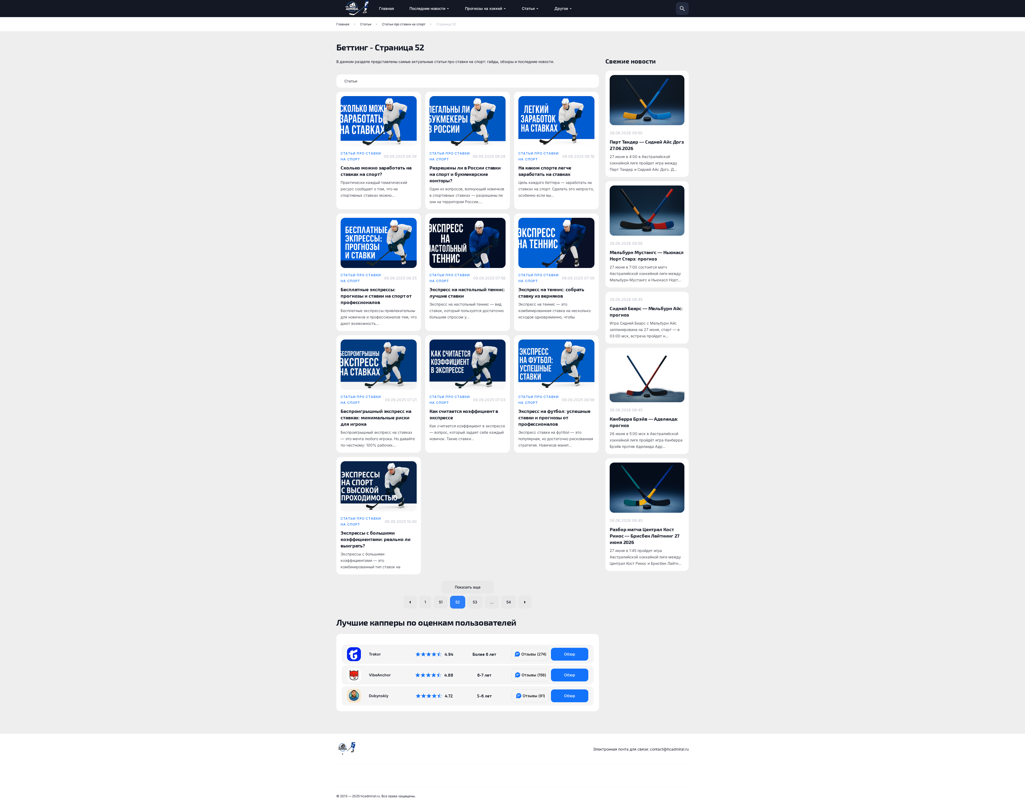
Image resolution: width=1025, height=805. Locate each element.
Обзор (569, 654)
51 (441, 602)
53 (475, 602)
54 (508, 602)
